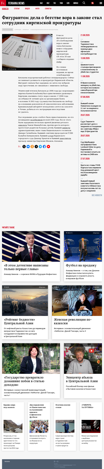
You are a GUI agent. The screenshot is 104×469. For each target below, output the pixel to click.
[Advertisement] (52, 211)
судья (51, 136)
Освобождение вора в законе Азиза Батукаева (44, 29)
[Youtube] (48, 146)
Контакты (7, 461)
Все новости (97, 195)
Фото (37, 9)
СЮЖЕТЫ (48, 9)
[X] (24, 146)
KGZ (48, 3)
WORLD (75, 3)
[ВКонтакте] (28, 146)
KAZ (41, 3)
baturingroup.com (67, 465)
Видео (27, 9)
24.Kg (58, 62)
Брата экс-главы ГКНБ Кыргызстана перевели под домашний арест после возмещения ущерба (91, 170)
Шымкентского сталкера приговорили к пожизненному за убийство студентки (91, 68)
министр (66, 128)
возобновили (36, 120)
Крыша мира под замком (9, 406)
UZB (68, 3)
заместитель (65, 138)
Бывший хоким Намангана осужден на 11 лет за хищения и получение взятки (91, 107)
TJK (54, 3)
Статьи (17, 9)
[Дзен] (36, 146)
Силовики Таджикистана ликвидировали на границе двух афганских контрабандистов (89, 47)
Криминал (26, 29)
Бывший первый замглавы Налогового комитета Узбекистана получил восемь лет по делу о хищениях (91, 186)
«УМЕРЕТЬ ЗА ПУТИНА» (87, 406)
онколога (22, 125)
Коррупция (18, 29)
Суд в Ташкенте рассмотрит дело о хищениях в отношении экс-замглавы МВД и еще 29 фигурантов (91, 126)
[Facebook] (44, 146)
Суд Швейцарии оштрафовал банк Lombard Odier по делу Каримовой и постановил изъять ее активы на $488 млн (91, 148)
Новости (5, 9)
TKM (61, 3)
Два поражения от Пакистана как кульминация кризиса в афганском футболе (38, 411)
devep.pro (62, 466)
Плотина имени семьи (63, 406)
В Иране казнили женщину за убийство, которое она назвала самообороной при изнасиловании (91, 88)
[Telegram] (40, 146)
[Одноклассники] (32, 146)
